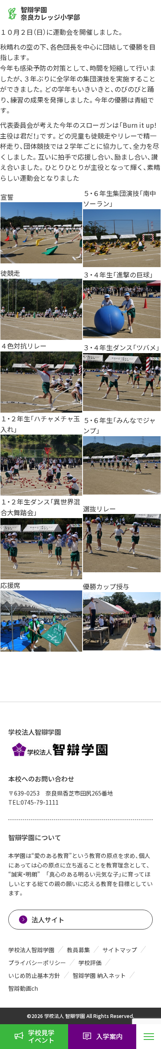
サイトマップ (119, 950)
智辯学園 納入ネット (99, 975)
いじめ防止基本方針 (34, 975)
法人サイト (47, 920)
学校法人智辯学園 (31, 950)
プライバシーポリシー (37, 962)
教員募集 (78, 950)
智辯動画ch (23, 988)
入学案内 (109, 1036)
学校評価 (90, 962)
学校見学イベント (41, 1036)
